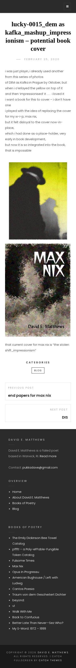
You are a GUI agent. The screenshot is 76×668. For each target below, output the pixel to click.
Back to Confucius (25, 617)
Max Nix (17, 566)
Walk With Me (22, 611)
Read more (48, 456)
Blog (38, 370)
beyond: (18, 600)
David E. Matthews (53, 652)
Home (16, 492)
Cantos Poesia (23, 589)
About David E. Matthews (30, 497)
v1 (13, 606)
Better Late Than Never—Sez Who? (37, 623)
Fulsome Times (23, 560)
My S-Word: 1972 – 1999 (29, 628)
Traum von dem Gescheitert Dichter (39, 594)
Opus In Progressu (25, 572)
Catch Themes (50, 660)
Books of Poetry (23, 503)
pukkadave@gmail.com (40, 467)
